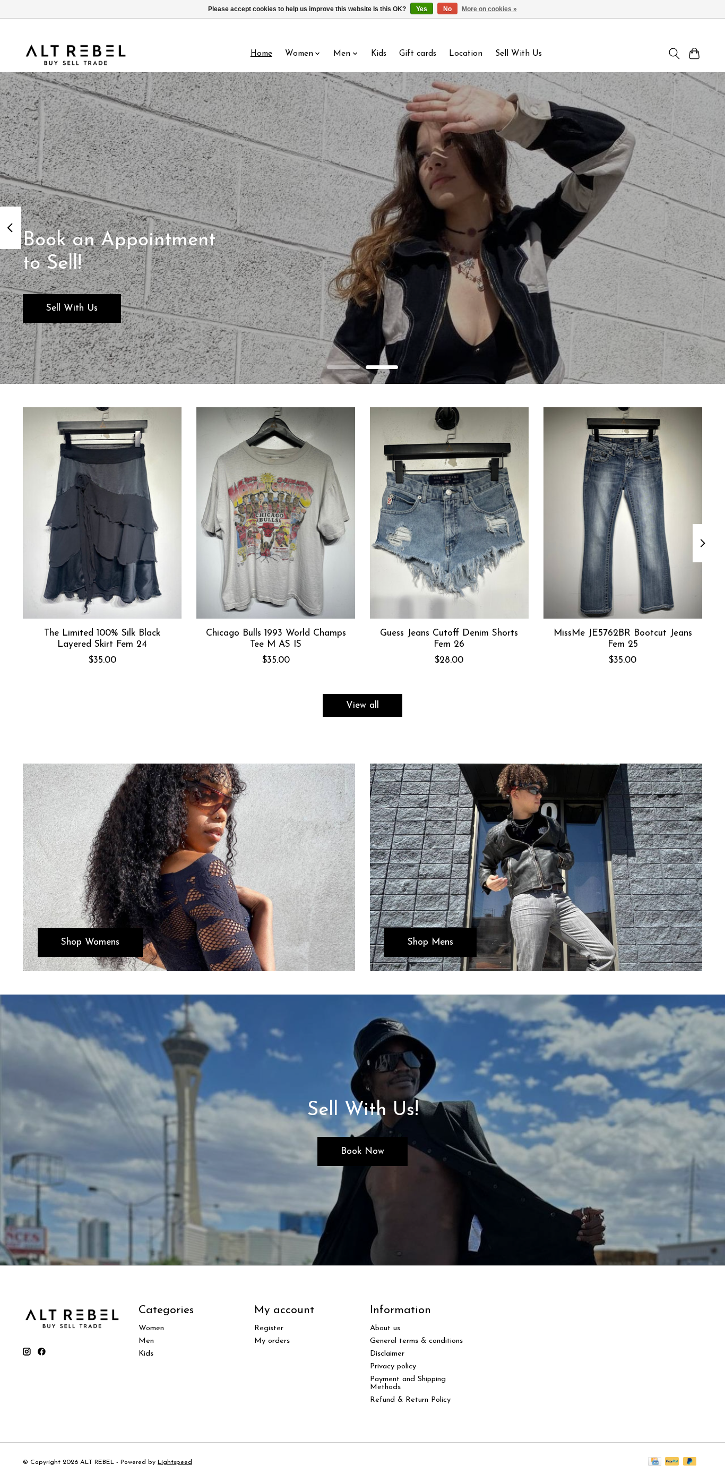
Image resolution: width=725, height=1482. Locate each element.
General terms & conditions (416, 1341)
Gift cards (417, 53)
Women (151, 1328)
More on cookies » (489, 9)
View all (362, 705)
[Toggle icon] (673, 53)
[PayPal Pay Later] (690, 1462)
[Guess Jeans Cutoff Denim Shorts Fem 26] (449, 513)
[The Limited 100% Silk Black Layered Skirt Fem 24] (102, 513)
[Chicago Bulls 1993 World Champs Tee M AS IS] (275, 513)
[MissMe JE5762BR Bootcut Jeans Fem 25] (622, 513)
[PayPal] (672, 1462)
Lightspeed (175, 1462)
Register (268, 1328)
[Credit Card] (654, 1462)
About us (385, 1328)
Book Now (362, 1151)
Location (465, 53)
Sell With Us (518, 53)
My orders (272, 1341)
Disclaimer (387, 1354)
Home (261, 53)
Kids (378, 53)
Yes (421, 9)
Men (146, 1341)
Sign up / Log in (674, 27)
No (447, 9)
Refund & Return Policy (410, 1400)
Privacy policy (393, 1366)
